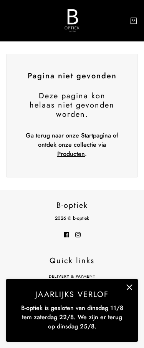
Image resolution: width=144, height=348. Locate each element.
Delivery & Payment (72, 276)
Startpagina (96, 135)
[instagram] (78, 234)
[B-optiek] (72, 20)
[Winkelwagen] (133, 21)
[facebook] (66, 234)
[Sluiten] (129, 287)
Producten (71, 153)
